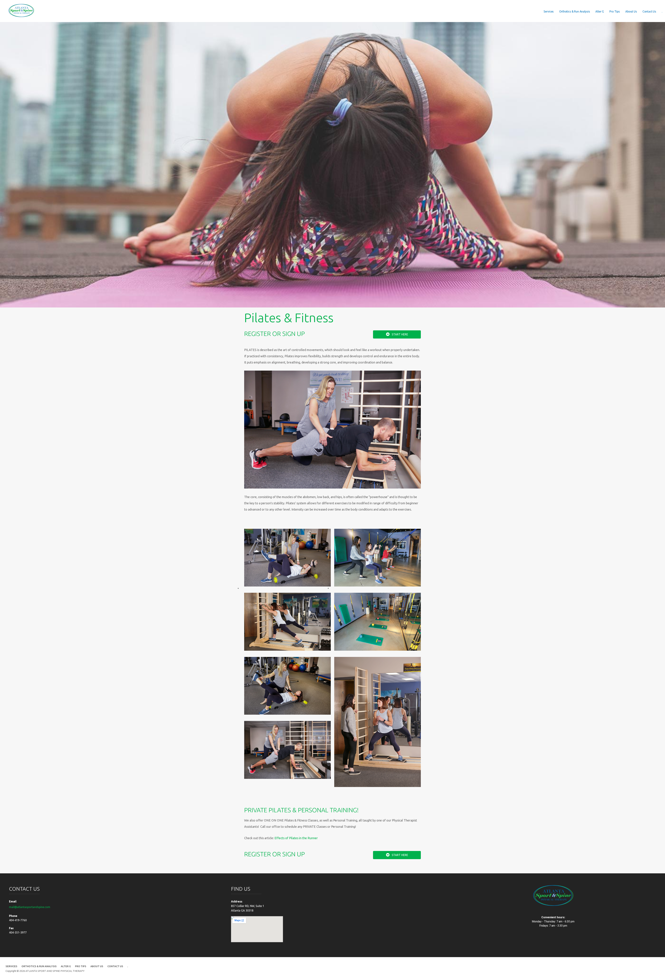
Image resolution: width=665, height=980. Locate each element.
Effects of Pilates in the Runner (296, 838)
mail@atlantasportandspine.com (29, 907)
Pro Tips (614, 11)
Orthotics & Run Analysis (574, 11)
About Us (631, 11)
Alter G (599, 11)
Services (549, 11)
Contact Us (649, 11)
